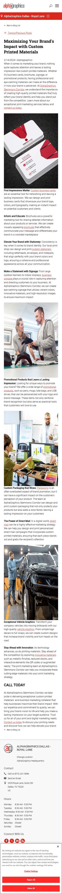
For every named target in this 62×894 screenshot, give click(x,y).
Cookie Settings (31, 871)
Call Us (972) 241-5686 (18, 773)
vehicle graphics (25, 629)
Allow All (31, 888)
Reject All (31, 879)
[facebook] (6, 841)
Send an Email (14, 778)
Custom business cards (43, 190)
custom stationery (41, 249)
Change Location (25, 757)
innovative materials (45, 655)
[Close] (58, 846)
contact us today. (13, 107)
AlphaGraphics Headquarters (30, 760)
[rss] (22, 841)
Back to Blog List (13, 25)
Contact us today (13, 722)
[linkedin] (17, 841)
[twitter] (11, 841)
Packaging (42, 488)
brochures (29, 227)
